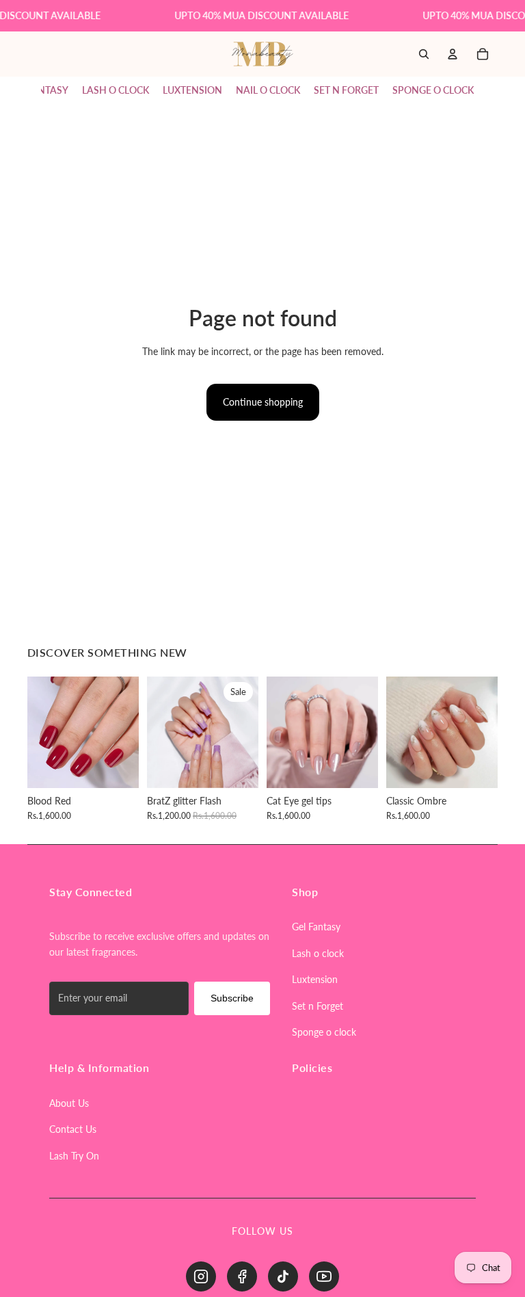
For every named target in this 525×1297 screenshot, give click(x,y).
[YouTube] (324, 1276)
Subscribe (232, 998)
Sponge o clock (324, 1032)
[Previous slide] (42, 732)
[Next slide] (124, 732)
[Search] (424, 55)
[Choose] (117, 767)
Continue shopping (263, 402)
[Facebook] (242, 1276)
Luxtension (315, 979)
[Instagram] (201, 1276)
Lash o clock (318, 953)
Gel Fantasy (316, 926)
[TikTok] (283, 1276)
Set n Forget (317, 1006)
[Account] (453, 55)
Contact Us (72, 1129)
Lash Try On (74, 1156)
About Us (69, 1103)
